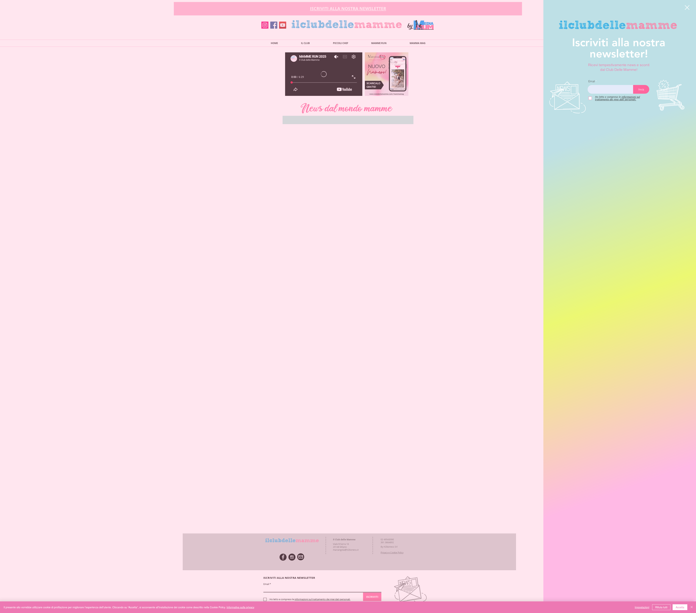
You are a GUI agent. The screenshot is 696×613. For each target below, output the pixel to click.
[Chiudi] (691, 607)
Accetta (680, 607)
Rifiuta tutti (661, 607)
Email (591, 81)
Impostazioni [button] (642, 607)
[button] (687, 7)
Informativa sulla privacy (240, 607)
